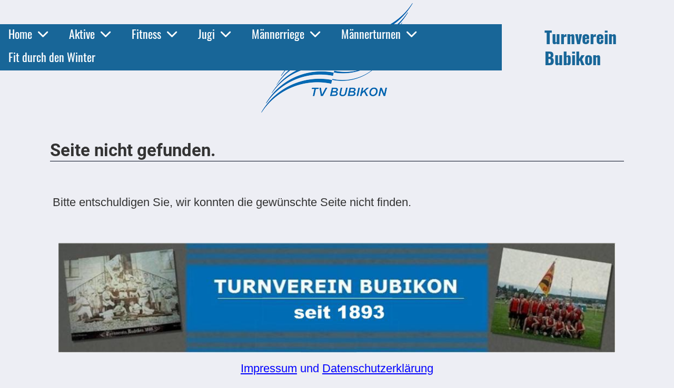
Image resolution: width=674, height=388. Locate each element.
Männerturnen (371, 33)
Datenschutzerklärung (377, 368)
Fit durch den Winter (51, 56)
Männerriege (278, 33)
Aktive (82, 33)
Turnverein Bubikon (580, 47)
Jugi (206, 33)
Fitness (146, 33)
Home (20, 33)
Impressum (269, 368)
